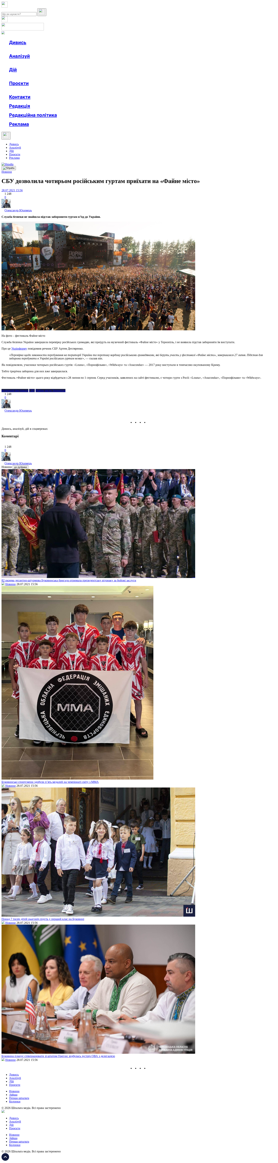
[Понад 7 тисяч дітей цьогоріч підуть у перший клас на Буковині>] (98, 915)
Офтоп (66, 49)
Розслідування (43, 62)
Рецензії (34, 76)
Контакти (19, 97)
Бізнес (78, 76)
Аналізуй (19, 56)
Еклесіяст (189, 90)
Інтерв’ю (36, 49)
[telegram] (149, 422)
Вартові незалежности (149, 90)
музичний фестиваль (15, 390)
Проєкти (19, 83)
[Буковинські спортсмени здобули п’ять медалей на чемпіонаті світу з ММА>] (77, 778)
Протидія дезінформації (116, 90)
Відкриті (46, 90)
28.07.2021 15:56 (12, 190)
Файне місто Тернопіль (50, 390)
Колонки (62, 62)
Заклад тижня (88, 90)
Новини (22, 49)
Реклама (90, 76)
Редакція (19, 106)
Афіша (21, 76)
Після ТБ (173, 90)
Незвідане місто (27, 90)
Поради (65, 76)
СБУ (32, 390)
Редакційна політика (33, 115)
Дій (13, 69)
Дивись (17, 42)
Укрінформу (19, 348)
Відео (78, 49)
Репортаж (52, 49)
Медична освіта (66, 90)
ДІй (11, 151)
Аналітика (23, 62)
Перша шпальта (19, 1098)
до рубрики (20, 467)
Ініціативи (49, 76)
